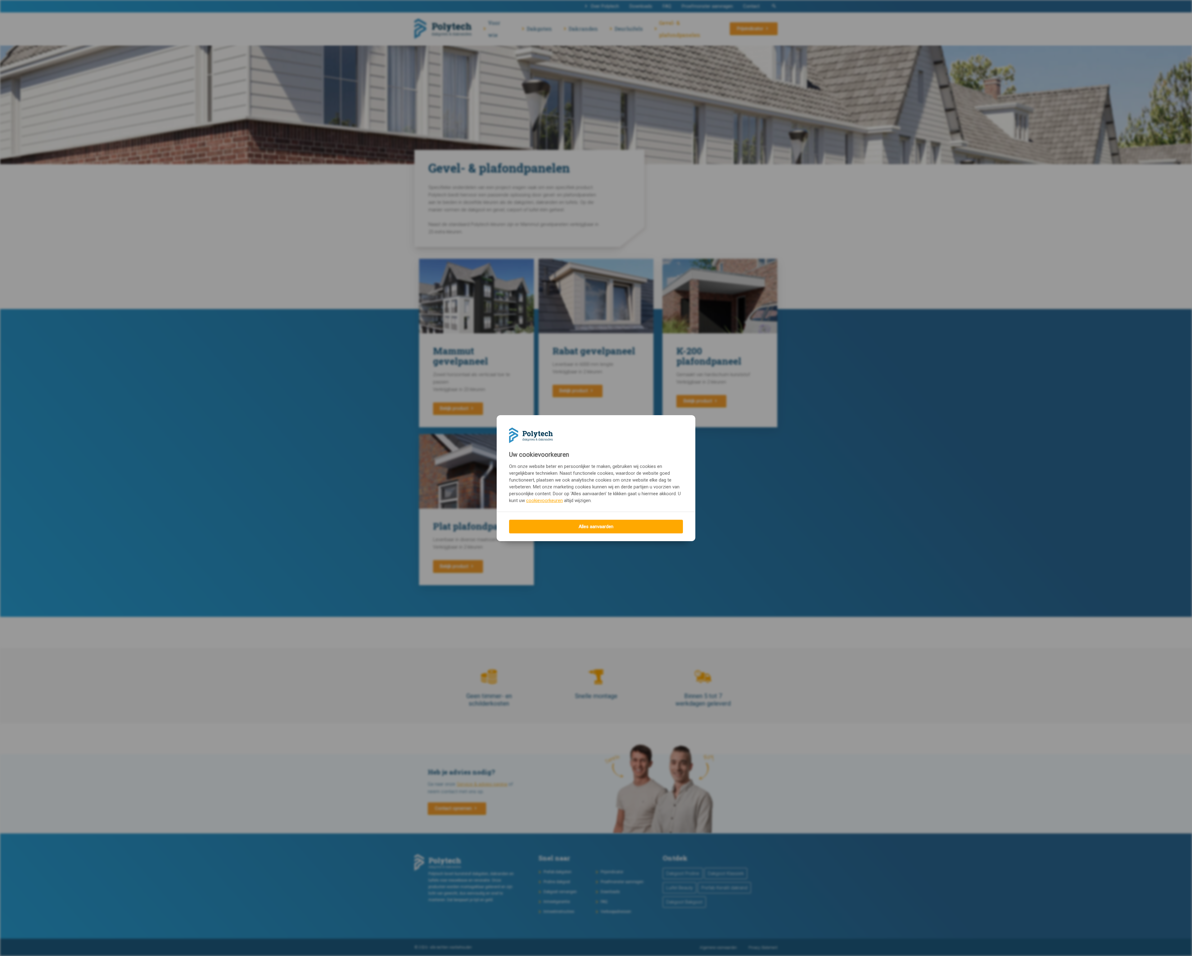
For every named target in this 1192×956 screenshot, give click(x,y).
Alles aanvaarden (596, 526)
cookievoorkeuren (544, 500)
